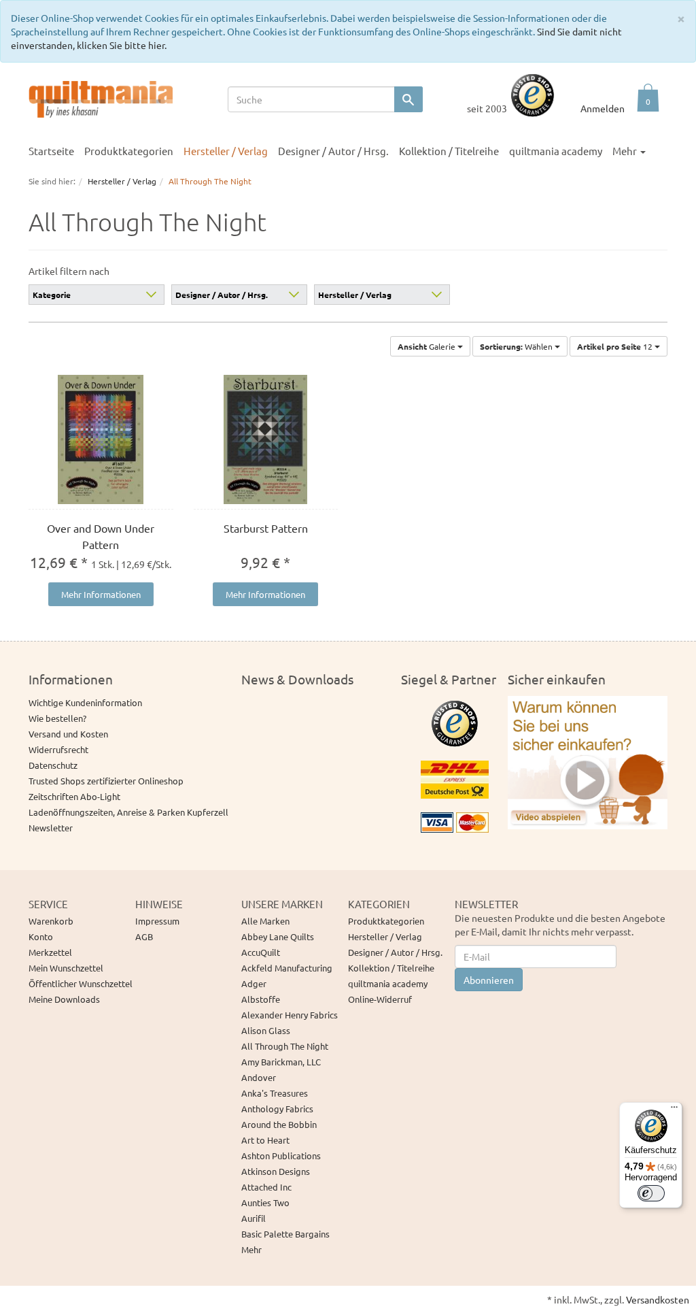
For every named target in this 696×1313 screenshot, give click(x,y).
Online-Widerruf (380, 999)
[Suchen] (408, 99)
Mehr (251, 1249)
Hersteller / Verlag (355, 294)
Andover (258, 1077)
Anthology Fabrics (277, 1108)
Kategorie (52, 294)
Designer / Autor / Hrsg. (221, 294)
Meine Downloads (64, 999)
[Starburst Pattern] (266, 439)
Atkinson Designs (275, 1171)
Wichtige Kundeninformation (85, 702)
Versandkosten (657, 1299)
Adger (253, 983)
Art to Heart (265, 1140)
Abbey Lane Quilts (277, 936)
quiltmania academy (555, 150)
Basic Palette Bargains (285, 1234)
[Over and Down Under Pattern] (101, 439)
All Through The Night (284, 1046)
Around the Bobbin (279, 1124)
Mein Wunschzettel (66, 968)
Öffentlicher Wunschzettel (81, 983)
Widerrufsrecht (58, 749)
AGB (144, 936)
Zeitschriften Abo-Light (74, 796)
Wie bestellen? (57, 718)
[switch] (651, 1193)
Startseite (51, 150)
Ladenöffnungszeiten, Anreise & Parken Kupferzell (128, 812)
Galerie (427, 346)
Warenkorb (51, 921)
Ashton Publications (281, 1155)
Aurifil (253, 1218)
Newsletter (51, 827)
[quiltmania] (101, 98)
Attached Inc (266, 1187)
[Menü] (674, 1110)
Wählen (517, 346)
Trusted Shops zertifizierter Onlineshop (106, 780)
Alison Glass (265, 1030)
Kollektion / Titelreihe (391, 968)
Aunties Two (265, 1202)
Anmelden (602, 108)
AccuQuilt (260, 952)
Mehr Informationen (101, 594)
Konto (41, 936)
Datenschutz (53, 765)
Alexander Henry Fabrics (289, 1014)
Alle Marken (265, 921)
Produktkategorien (386, 921)
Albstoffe (260, 999)
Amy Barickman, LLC (281, 1061)
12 (616, 346)
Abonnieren (489, 980)
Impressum (157, 921)
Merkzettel (50, 952)
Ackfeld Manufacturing (286, 968)
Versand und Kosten (68, 733)
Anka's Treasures (274, 1093)
